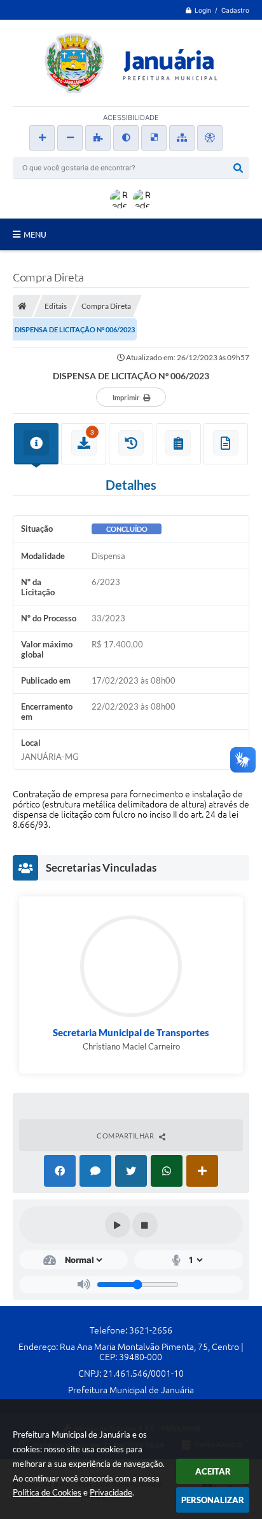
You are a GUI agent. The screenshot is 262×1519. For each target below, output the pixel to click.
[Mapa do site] (182, 138)
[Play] (117, 1225)
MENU (35, 234)
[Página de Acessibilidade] (210, 138)
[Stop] (145, 1225)
